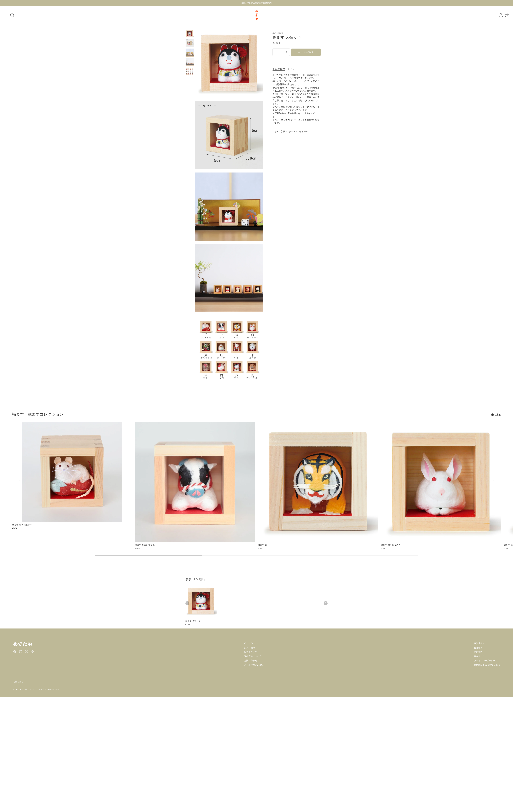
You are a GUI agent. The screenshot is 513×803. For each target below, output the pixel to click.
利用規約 (478, 652)
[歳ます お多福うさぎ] (441, 482)
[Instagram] (20, 651)
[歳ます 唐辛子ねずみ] (72, 472)
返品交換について (252, 656)
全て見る (496, 414)
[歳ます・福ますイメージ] (189, 62)
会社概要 (478, 648)
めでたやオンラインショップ (32, 689)
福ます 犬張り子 (193, 621)
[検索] (12, 15)
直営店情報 (479, 643)
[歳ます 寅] (318, 482)
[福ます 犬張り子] (189, 33)
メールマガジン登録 (253, 665)
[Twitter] (26, 651)
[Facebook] (14, 651)
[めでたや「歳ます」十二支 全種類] (189, 72)
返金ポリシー (480, 656)
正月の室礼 (278, 33)
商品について (279, 69)
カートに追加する (306, 52)
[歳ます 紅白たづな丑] (195, 482)
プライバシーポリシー (484, 660)
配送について (250, 652)
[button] (19, 481)
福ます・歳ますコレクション (38, 414)
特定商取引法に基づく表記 (487, 665)
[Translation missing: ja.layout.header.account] (501, 15)
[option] (189, 34)
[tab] (280, 69)
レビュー (292, 69)
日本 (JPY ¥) (18, 682)
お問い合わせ (250, 660)
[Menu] (6, 15)
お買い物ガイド (251, 648)
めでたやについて (252, 643)
